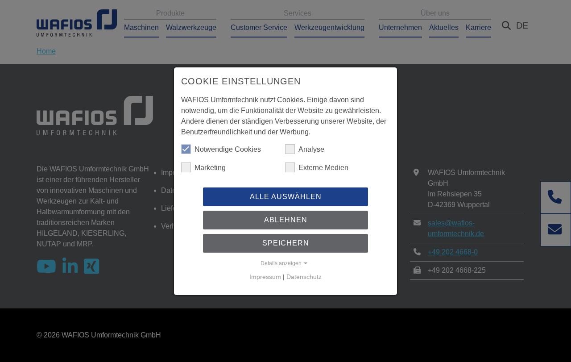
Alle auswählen (286, 196)
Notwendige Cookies (227, 149)
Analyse (311, 149)
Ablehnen (285, 220)
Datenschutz (304, 276)
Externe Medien (323, 167)
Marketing (210, 167)
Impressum (265, 276)
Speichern (285, 243)
